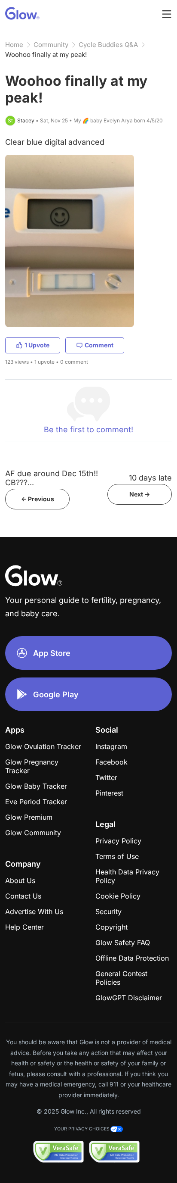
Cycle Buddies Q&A (108, 45)
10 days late (150, 477)
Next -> (139, 494)
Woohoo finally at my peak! (46, 54)
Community (51, 45)
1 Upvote (36, 345)
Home (14, 45)
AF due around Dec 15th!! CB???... (51, 478)
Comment (99, 345)
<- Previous (37, 499)
